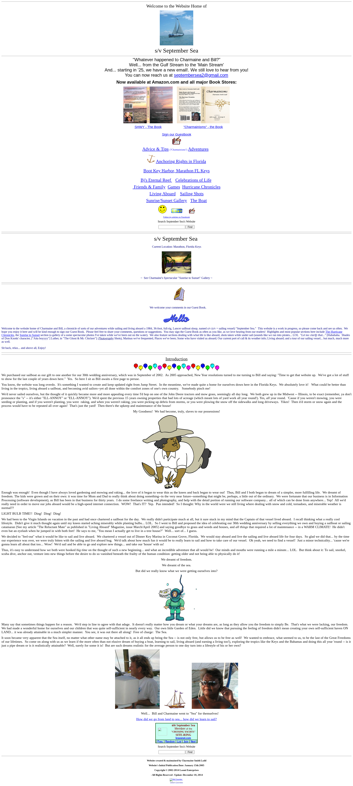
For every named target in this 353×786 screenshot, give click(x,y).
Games (174, 186)
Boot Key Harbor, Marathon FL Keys (176, 170)
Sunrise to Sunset (30, 335)
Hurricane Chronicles (201, 186)
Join (185, 741)
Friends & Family (149, 186)
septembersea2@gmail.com (201, 75)
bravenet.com (183, 738)
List (179, 741)
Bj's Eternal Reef (156, 180)
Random (170, 741)
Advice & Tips (155, 149)
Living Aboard (162, 193)
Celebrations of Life (193, 180)
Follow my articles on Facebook (176, 217)
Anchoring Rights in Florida (181, 161)
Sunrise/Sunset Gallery (166, 200)
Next (193, 741)
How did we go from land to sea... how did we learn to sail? (176, 719)
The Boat (198, 200)
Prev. (160, 741)
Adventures (198, 149)
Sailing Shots (192, 193)
